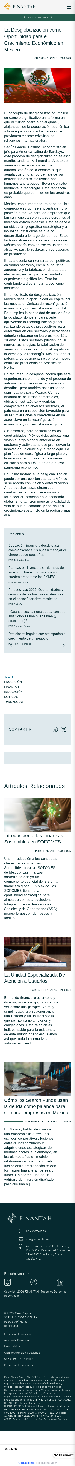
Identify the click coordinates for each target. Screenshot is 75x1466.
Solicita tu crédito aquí (37, 17)
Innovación (13, 691)
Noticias (11, 696)
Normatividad (12, 1346)
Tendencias (13, 701)
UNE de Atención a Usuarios (22, 1353)
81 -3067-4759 (36, 1231)
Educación (13, 681)
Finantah (11, 686)
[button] (11, 645)
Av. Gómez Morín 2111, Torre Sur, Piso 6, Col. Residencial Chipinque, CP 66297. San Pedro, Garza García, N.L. (48, 1252)
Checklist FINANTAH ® (18, 1359)
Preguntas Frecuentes (18, 1365)
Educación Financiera (17, 1334)
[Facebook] (54, 729)
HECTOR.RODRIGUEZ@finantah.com (24, 1406)
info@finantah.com (38, 1239)
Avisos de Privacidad (17, 1340)
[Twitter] (62, 729)
